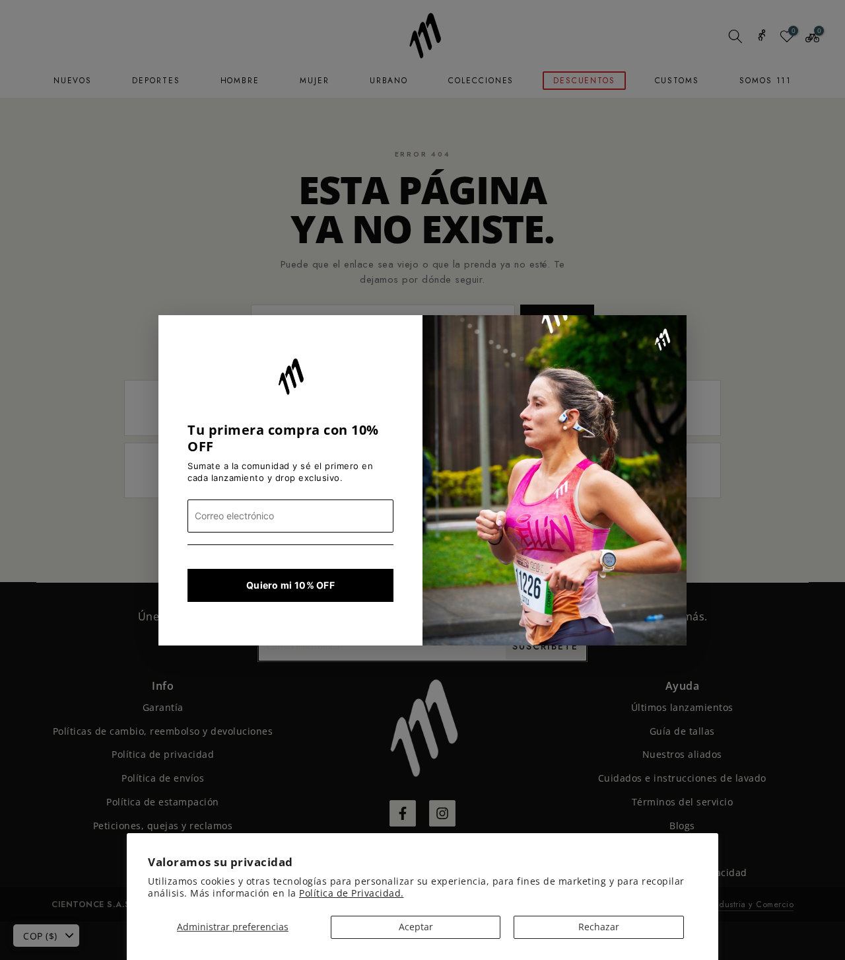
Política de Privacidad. (351, 893)
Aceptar (416, 926)
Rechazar (598, 926)
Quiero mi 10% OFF (290, 585)
